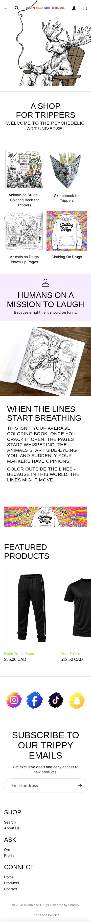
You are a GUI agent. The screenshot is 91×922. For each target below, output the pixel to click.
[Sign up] (80, 785)
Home (9, 877)
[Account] (73, 7)
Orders (9, 849)
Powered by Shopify (64, 905)
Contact (10, 889)
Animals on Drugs (36, 905)
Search (10, 822)
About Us (11, 828)
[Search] (16, 7)
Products (11, 883)
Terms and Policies (45, 915)
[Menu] (6, 8)
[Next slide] (81, 614)
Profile (9, 855)
